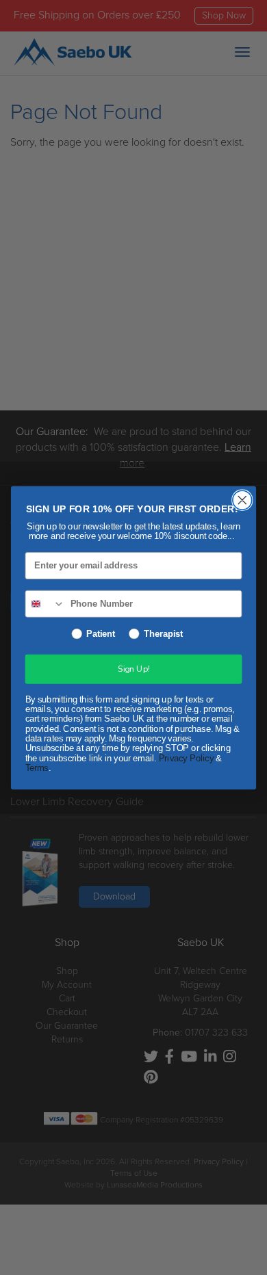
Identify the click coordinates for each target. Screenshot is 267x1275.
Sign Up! (133, 669)
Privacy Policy (186, 758)
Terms (37, 767)
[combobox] (44, 603)
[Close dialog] (242, 500)
